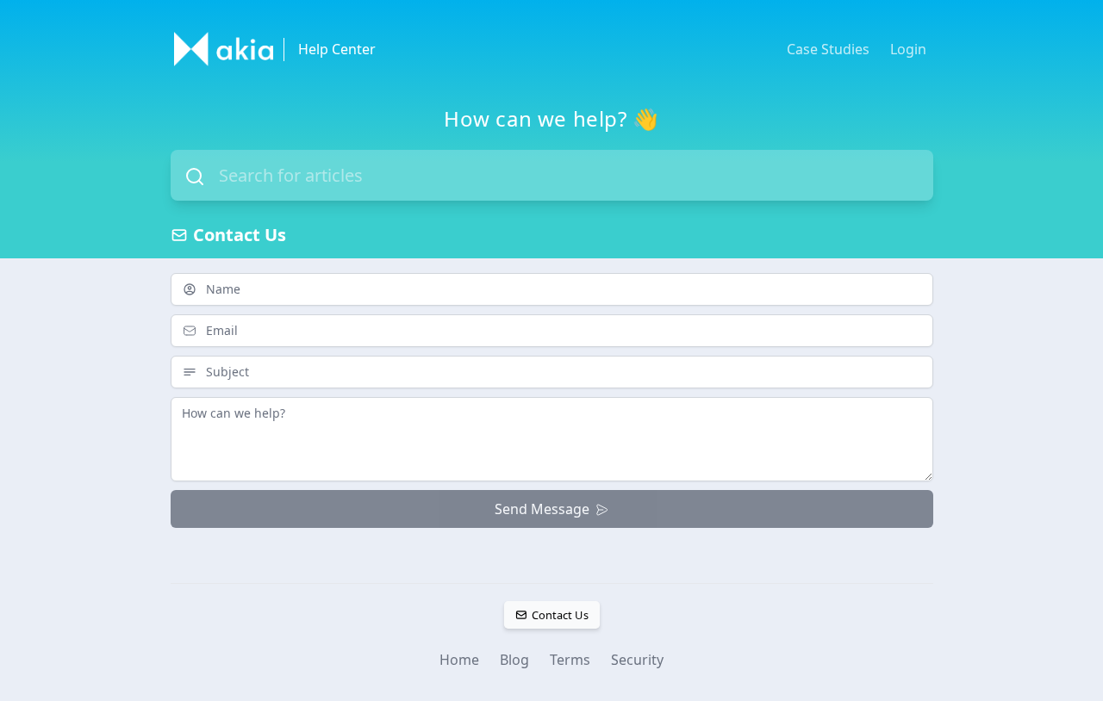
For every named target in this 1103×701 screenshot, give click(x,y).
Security (637, 659)
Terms (570, 659)
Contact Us (559, 615)
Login (908, 49)
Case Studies (828, 49)
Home (459, 659)
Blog (514, 659)
